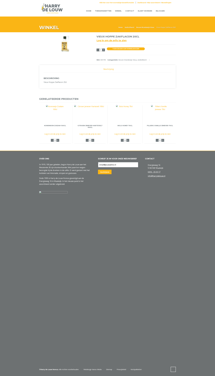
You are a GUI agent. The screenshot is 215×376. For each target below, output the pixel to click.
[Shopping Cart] (170, 11)
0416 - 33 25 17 (154, 172)
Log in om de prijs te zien (112, 40)
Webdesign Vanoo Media (93, 369)
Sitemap (109, 369)
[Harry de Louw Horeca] (52, 11)
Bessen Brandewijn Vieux (145, 27)
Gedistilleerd (129, 27)
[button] (2, 373)
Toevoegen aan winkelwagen (125, 49)
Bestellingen (166, 2)
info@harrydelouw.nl (156, 176)
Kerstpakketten (136, 369)
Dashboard (142, 2)
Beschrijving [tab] (108, 69)
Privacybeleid (121, 369)
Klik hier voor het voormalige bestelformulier (117, 2)
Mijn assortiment (153, 2)
